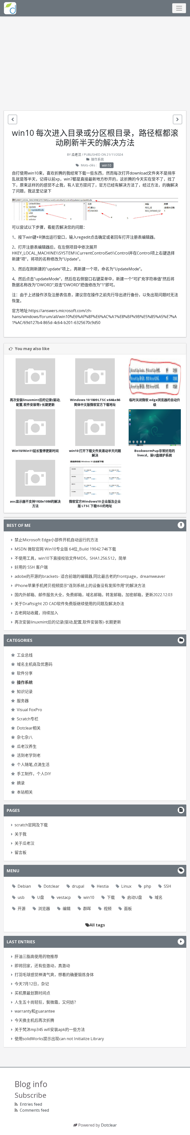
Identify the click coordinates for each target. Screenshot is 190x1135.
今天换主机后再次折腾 (34, 1020)
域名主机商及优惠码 (34, 664)
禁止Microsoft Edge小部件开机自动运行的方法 (56, 540)
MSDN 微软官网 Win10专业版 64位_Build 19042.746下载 (65, 549)
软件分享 (25, 673)
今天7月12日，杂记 (32, 984)
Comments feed (34, 1110)
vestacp (64, 897)
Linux (126, 886)
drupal (78, 886)
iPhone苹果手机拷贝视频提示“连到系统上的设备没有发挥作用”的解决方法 (80, 585)
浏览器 (44, 908)
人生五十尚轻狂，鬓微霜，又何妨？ (46, 1002)
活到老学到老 (29, 755)
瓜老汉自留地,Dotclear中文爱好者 (10, 8)
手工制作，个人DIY (34, 773)
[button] (12, 119)
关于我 (20, 834)
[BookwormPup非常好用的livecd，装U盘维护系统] (155, 427)
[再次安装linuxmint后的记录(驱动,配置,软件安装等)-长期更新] (35, 376)
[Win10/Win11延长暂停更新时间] (35, 427)
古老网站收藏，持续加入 (36, 613)
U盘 (40, 897)
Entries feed (31, 1104)
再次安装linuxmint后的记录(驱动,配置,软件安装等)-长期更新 (68, 622)
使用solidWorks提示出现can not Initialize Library (59, 1038)
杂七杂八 (25, 737)
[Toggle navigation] (179, 8)
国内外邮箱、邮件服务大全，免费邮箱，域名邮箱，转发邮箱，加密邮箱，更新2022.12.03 (93, 594)
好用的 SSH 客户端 (31, 567)
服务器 (23, 700)
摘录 (21, 783)
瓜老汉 (76, 154)
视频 (108, 908)
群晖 (87, 908)
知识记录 (25, 691)
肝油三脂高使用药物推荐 (36, 956)
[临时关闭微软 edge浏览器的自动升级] (155, 376)
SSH (167, 886)
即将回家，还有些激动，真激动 (42, 965)
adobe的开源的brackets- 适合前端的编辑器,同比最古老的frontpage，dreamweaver (90, 576)
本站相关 (25, 792)
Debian (24, 886)
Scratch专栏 (27, 719)
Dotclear (51, 886)
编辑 (67, 908)
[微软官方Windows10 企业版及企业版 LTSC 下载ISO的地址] (95, 478)
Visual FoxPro (29, 709)
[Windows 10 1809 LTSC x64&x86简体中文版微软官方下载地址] (95, 376)
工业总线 (25, 655)
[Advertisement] (95, 63)
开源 (21, 908)
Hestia (103, 886)
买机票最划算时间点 (32, 993)
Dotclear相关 (29, 728)
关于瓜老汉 (24, 843)
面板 (128, 908)
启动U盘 (134, 897)
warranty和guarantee (35, 1011)
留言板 (20, 852)
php (147, 886)
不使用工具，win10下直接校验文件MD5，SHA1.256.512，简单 (70, 558)
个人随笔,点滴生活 (33, 764)
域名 (159, 897)
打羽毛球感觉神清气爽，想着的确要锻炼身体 (54, 974)
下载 (111, 897)
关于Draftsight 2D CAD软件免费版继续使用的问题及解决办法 (69, 603)
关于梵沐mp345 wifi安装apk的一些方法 (50, 1029)
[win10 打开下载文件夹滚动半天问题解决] (95, 427)
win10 (106, 165)
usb (21, 897)
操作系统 (97, 159)
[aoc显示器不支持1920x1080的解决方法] (35, 478)
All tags (97, 925)
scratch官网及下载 (31, 825)
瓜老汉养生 (27, 746)
